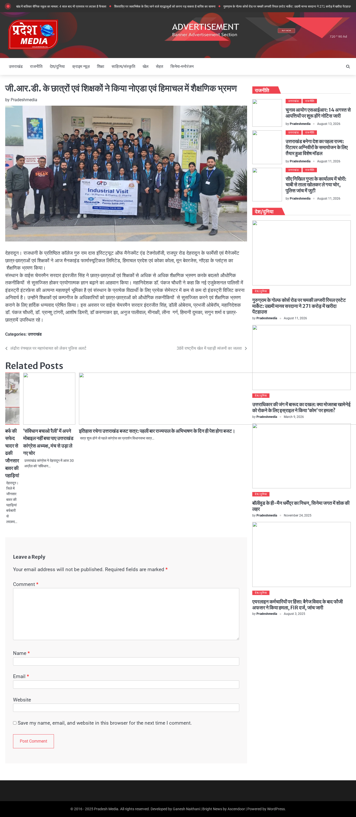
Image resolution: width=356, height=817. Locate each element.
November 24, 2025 (297, 515)
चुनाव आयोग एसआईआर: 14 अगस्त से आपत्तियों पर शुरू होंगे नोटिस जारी (318, 113)
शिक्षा (100, 66)
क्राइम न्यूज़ (81, 66)
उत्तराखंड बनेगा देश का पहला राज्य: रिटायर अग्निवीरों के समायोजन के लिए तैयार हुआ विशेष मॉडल (317, 147)
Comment (25, 584)
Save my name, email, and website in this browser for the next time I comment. (105, 723)
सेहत (159, 66)
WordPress (276, 809)
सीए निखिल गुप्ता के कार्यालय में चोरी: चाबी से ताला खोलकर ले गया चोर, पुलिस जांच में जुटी (316, 185)
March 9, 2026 (294, 417)
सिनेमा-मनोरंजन (182, 66)
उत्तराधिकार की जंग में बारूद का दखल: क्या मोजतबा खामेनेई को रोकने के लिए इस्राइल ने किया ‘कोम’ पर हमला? (301, 407)
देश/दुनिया (57, 66)
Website (22, 700)
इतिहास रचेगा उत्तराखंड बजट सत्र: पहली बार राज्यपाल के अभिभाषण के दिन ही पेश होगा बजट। (157, 431)
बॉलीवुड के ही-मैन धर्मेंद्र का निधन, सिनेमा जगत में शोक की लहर (300, 506)
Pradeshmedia (24, 99)
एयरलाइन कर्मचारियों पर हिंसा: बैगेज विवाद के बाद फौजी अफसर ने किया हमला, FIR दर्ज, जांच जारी (297, 604)
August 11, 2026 (328, 161)
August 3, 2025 (294, 614)
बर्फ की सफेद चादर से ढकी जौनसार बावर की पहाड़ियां (12, 453)
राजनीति (36, 66)
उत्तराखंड (16, 66)
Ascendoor (236, 809)
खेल (146, 66)
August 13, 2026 (328, 124)
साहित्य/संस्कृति (123, 66)
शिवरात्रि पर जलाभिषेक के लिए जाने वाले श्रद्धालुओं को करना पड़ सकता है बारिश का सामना (148, 6)
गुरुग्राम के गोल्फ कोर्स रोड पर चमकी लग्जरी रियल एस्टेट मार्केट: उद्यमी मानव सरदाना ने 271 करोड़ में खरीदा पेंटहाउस (270, 6)
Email (21, 676)
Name (21, 653)
